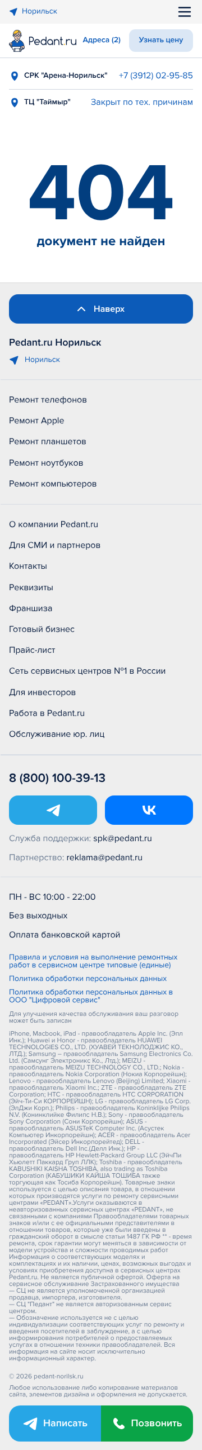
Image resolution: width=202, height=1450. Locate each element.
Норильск (39, 11)
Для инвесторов (42, 692)
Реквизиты (31, 587)
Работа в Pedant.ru (47, 713)
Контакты (28, 566)
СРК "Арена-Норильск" (66, 76)
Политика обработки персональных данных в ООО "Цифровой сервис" (91, 997)
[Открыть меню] (184, 11)
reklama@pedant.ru (105, 857)
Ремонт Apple (36, 420)
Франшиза (30, 608)
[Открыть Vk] (149, 810)
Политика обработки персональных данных (88, 979)
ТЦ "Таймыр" (47, 102)
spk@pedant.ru (122, 838)
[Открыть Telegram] (53, 810)
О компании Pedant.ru (53, 524)
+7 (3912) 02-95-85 (156, 75)
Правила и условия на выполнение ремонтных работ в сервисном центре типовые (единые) (93, 962)
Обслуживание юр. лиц (56, 734)
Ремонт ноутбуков (46, 462)
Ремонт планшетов (47, 441)
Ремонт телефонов (48, 399)
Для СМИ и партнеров (54, 545)
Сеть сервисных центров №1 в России (87, 671)
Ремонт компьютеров (53, 483)
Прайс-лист (32, 650)
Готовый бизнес (42, 629)
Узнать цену (161, 40)
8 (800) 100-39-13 (57, 778)
